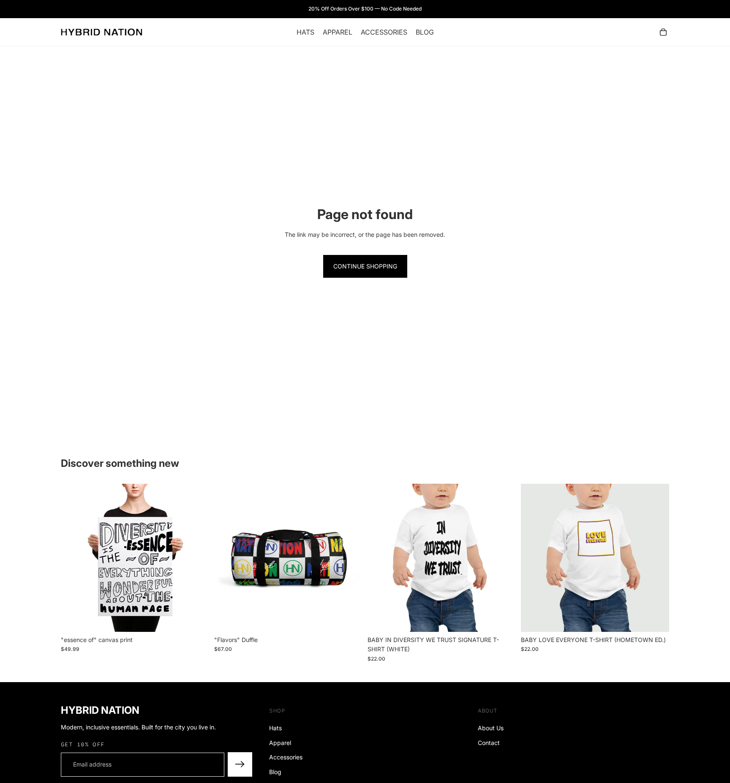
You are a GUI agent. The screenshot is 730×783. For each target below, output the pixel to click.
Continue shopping (365, 266)
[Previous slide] (227, 557)
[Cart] (663, 32)
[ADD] (196, 618)
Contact (489, 742)
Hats (275, 728)
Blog (275, 771)
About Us (491, 728)
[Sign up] (240, 764)
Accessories (285, 757)
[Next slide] (349, 557)
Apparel (280, 742)
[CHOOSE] (349, 618)
